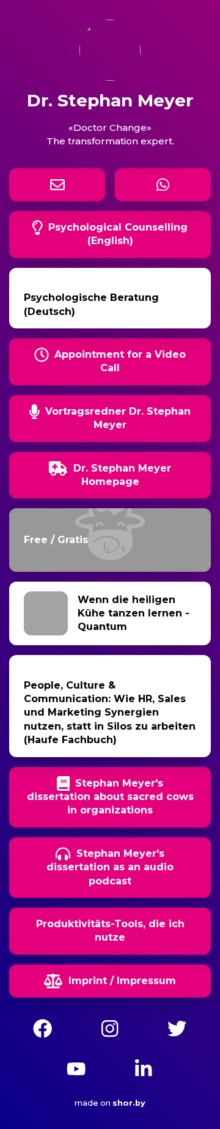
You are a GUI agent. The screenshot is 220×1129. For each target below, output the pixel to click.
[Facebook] (42, 1026)
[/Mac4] (109, 1026)
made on (104, 1103)
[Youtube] (76, 1067)
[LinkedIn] (143, 1067)
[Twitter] (176, 1026)
